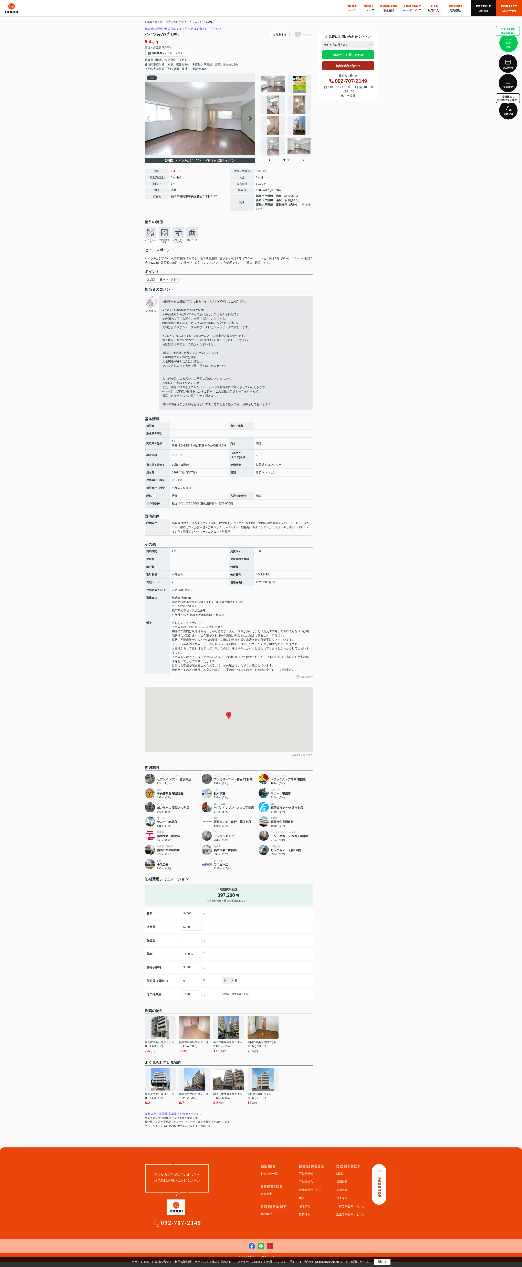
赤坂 (279, 196)
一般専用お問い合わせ (350, 1206)
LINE (339, 1173)
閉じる (382, 1261)
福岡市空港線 (264, 196)
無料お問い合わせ (348, 66)
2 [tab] (289, 160)
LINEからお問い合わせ (348, 55)
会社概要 (266, 1214)
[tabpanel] (286, 115)
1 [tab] (284, 160)
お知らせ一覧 (269, 1173)
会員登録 (342, 1189)
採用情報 (483, 8)
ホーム (352, 8)
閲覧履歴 (455, 8)
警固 (173, 59)
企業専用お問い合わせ (350, 1214)
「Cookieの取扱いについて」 (329, 1261)
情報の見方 (307, 677)
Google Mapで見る (302, 754)
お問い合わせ (509, 8)
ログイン (342, 1198)
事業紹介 (388, 8)
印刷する (281, 34)
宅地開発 (304, 1206)
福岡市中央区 (161, 59)
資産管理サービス (310, 1189)
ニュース (368, 8)
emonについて (412, 8)
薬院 (279, 200)
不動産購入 (306, 1181)
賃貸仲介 (304, 1214)
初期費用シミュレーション (167, 52)
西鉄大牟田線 (264, 200)
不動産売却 (306, 1173)
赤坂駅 (151, 279)
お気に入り (434, 8)
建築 (302, 1198)
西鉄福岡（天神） (287, 204)
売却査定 (266, 1193)
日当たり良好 (168, 279)
